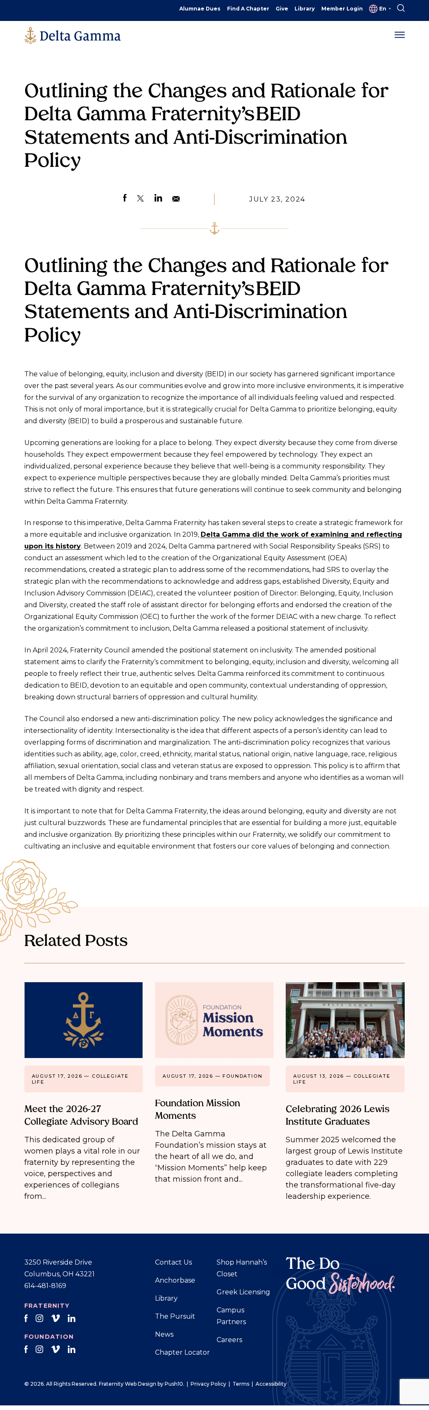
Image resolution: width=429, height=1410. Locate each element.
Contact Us (173, 1262)
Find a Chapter (248, 8)
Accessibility (271, 1384)
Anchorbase (175, 1280)
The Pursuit (175, 1316)
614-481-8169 (45, 1286)
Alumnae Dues (199, 8)
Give (282, 8)
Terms (241, 1384)
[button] (400, 35)
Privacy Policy (208, 1384)
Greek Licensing (243, 1292)
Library (305, 8)
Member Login (342, 8)
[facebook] (26, 1318)
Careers (229, 1340)
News (164, 1334)
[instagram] (40, 1318)
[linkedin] (71, 1318)
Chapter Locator (182, 1352)
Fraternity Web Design (127, 1384)
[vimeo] (55, 1318)
